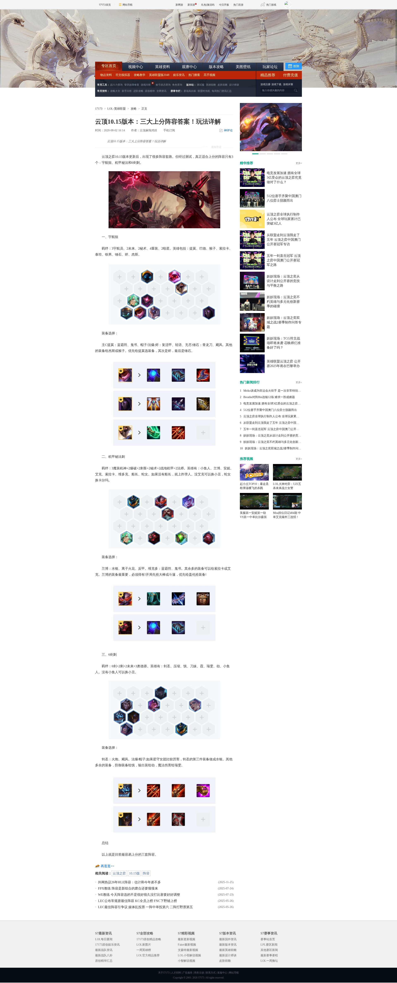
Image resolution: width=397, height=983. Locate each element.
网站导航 (128, 4)
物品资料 (106, 75)
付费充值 (290, 75)
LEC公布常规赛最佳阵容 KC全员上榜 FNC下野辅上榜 (137, 901)
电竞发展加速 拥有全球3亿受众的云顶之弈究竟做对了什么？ (284, 177)
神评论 (228, 130)
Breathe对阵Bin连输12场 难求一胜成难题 (269, 397)
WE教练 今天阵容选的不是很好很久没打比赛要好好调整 (139, 894)
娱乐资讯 (179, 75)
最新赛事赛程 (269, 955)
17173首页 (105, 4)
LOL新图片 (143, 944)
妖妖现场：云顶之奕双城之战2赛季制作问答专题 (284, 322)
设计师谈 (234, 84)
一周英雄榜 (143, 950)
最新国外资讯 (228, 939)
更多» (299, 163)
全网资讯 (161, 91)
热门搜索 (194, 75)
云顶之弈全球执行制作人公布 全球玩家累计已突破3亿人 (284, 219)
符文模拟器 (123, 75)
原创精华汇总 (103, 960)
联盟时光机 (204, 91)
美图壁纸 (243, 67)
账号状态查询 (163, 84)
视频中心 (135, 67)
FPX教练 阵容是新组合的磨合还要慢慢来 (128, 888)
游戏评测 (288, 84)
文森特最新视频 (188, 950)
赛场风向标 (190, 91)
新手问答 (127, 91)
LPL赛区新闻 (269, 944)
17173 (98, 108)
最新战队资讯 (103, 950)
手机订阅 (169, 130)
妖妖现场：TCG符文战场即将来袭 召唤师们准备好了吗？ (284, 343)
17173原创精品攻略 (148, 939)
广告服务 (188, 972)
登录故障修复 (131, 84)
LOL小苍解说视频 (189, 955)
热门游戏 (271, 4)
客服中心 (222, 972)
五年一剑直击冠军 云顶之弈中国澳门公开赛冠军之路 (284, 260)
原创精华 (150, 91)
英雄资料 (162, 67)
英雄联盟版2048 (159, 75)
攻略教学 (139, 75)
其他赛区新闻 (269, 950)
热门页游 (238, 4)
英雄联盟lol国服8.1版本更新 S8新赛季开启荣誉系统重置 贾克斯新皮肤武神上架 (127, 52)
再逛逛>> (107, 866)
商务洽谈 (199, 972)
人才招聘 (176, 972)
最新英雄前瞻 (228, 950)
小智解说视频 (186, 960)
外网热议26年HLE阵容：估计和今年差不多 (129, 882)
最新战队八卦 (103, 955)
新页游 (191, 4)
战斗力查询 (116, 84)
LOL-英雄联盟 (116, 108)
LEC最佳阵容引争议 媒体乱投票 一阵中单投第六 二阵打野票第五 (145, 907)
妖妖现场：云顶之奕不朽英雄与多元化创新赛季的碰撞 (283, 301)
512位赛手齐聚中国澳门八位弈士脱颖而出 (270, 409)
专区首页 (108, 66)
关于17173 (163, 972)
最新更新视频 (186, 939)
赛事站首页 (268, 939)
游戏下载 (276, 84)
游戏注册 (266, 84)
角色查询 (177, 84)
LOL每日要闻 (103, 939)
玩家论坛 (270, 67)
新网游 (179, 4)
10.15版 (134, 873)
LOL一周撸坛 (269, 960)
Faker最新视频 (187, 944)
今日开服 (224, 4)
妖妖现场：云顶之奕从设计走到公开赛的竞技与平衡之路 (283, 281)
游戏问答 (146, 84)
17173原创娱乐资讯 (107, 944)
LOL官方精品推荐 (148, 955)
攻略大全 (115, 91)
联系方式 (211, 972)
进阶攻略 (138, 91)
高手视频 (209, 75)
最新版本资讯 (228, 944)
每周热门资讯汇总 (222, 91)
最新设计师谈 (228, 955)
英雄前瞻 (211, 84)
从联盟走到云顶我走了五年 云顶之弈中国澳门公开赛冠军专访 (284, 239)
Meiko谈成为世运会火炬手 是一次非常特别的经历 (275, 390)
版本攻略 (216, 67)
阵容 (146, 873)
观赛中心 (189, 67)
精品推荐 (267, 75)
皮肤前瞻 (222, 84)
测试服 (200, 84)
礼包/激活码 (207, 4)
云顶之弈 (119, 873)
